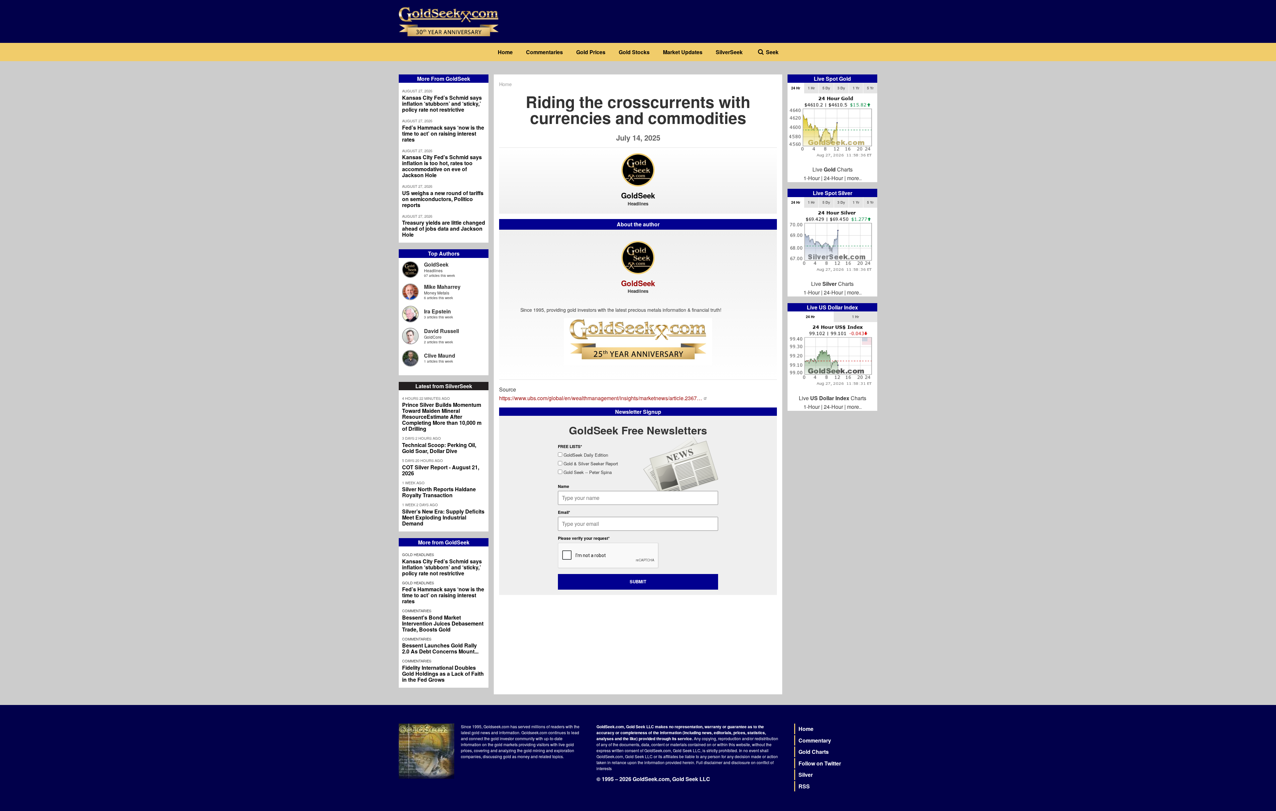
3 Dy (841, 87)
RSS (804, 786)
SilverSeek (729, 52)
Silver (805, 774)
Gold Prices (590, 52)
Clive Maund (439, 355)
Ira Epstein (437, 311)
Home (505, 52)
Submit (638, 581)
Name (563, 486)
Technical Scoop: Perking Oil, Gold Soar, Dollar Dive (439, 448)
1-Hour (811, 178)
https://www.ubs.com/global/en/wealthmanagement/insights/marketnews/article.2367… (600, 398)
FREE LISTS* (570, 446)
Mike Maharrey (442, 286)
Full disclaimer (709, 762)
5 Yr (870, 87)
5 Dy (826, 87)
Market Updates (682, 52)
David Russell (441, 331)
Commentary (814, 740)
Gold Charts (813, 751)
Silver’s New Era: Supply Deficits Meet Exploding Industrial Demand (443, 517)
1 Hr (811, 87)
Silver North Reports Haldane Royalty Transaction (439, 492)
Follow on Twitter (819, 763)
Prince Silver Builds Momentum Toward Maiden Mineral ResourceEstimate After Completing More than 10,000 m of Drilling (441, 417)
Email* (564, 512)
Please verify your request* (584, 538)
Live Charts (832, 169)
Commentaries (544, 52)
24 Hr (795, 87)
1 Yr (856, 87)
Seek (772, 52)
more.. (854, 178)
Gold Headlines (418, 554)
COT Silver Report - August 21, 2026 (440, 470)
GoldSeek (436, 264)
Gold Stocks (634, 52)
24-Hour (833, 178)
